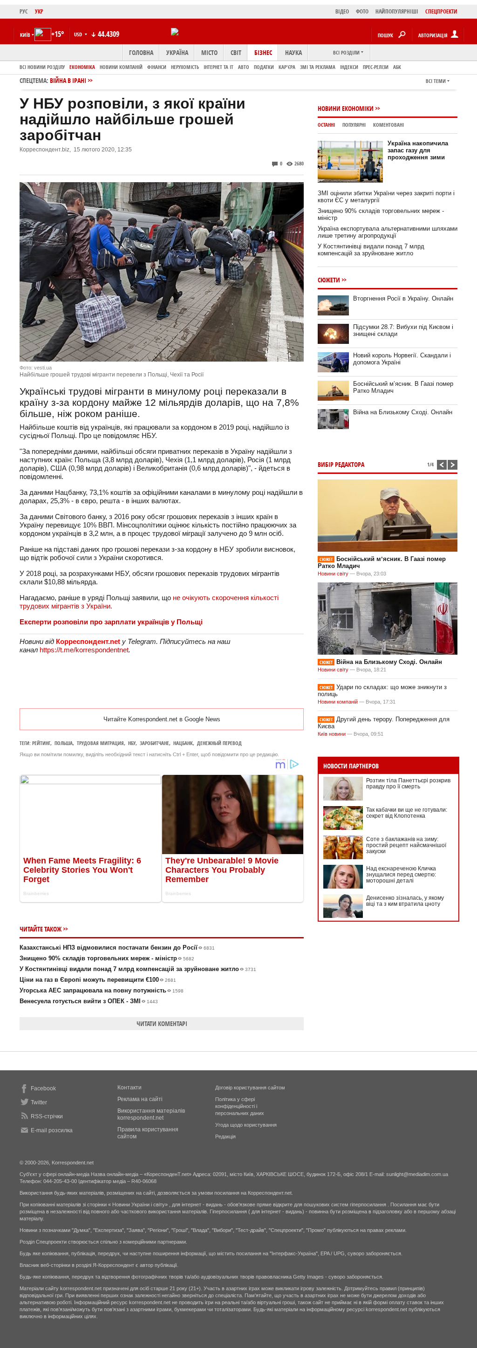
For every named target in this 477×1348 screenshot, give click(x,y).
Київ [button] (25, 34)
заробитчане (154, 742)
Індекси (349, 66)
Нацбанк (183, 742)
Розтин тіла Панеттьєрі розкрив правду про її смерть (408, 783)
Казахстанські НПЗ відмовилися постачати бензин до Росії (117, 947)
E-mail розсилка (52, 1130)
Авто (243, 66)
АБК (397, 66)
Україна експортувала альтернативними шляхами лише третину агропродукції (387, 232)
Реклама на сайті (140, 1099)
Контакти (129, 1087)
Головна (141, 52)
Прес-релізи (375, 66)
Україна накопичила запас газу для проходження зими (418, 150)
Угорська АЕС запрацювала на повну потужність (102, 990)
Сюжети (329, 279)
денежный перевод (219, 742)
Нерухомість (185, 66)
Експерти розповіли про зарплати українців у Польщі (111, 622)
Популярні (354, 124)
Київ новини (332, 734)
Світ (236, 52)
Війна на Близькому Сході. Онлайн (402, 412)
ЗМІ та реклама (317, 66)
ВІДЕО (342, 11)
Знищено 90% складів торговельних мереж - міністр (107, 958)
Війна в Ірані (68, 80)
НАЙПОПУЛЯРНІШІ (396, 11)
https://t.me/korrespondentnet (84, 650)
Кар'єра (287, 66)
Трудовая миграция (100, 742)
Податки (264, 66)
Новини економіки (346, 108)
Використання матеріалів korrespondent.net (151, 1114)
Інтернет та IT (218, 66)
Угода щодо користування (246, 1125)
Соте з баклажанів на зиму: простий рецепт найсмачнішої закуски (406, 845)
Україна (177, 52)
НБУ (132, 742)
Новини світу (333, 573)
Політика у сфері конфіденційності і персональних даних (239, 1106)
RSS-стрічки (47, 1116)
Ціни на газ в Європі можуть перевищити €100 (98, 979)
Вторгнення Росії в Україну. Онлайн (403, 298)
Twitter (39, 1102)
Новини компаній (121, 66)
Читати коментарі (161, 1023)
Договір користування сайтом (250, 1087)
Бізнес (263, 52)
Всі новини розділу (42, 66)
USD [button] (78, 34)
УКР (39, 11)
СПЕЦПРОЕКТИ (441, 11)
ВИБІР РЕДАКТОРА (341, 464)
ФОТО (362, 11)
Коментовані (388, 124)
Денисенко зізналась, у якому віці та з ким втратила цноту (405, 901)
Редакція (225, 1136)
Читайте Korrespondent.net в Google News (161, 719)
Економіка (82, 66)
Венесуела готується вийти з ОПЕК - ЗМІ (89, 1001)
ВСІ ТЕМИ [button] (436, 80)
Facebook (43, 1088)
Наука (293, 52)
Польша (64, 742)
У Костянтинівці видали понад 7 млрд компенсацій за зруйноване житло (138, 968)
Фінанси (156, 66)
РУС (24, 11)
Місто (209, 52)
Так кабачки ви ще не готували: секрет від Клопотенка (406, 813)
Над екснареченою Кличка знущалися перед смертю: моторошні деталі (401, 874)
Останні (326, 124)
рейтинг (41, 742)
